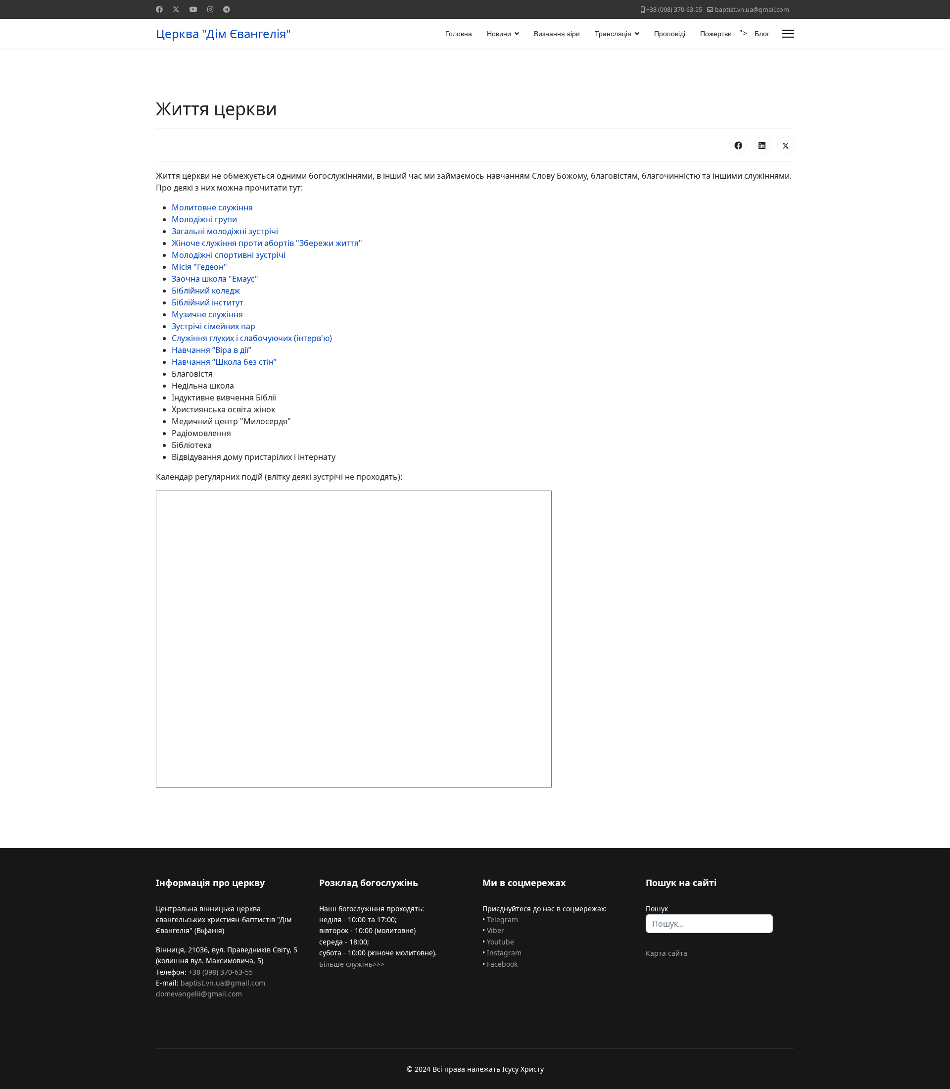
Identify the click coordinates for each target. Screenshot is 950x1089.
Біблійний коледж (206, 290)
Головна (458, 34)
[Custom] (226, 9)
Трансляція (613, 34)
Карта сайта (666, 953)
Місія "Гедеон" (199, 266)
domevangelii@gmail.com (199, 993)
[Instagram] (210, 9)
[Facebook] (159, 9)
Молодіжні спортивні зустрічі (228, 254)
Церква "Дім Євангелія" (223, 34)
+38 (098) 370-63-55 (674, 9)
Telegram (502, 919)
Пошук (657, 908)
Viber (495, 930)
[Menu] (788, 34)
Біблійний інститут (207, 302)
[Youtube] (193, 9)
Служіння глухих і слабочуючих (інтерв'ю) (252, 338)
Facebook (502, 964)
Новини (499, 34)
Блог (762, 34)
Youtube (500, 941)
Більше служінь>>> (351, 964)
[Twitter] (176, 9)
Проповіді (669, 34)
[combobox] (709, 923)
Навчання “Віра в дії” (211, 350)
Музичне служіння (207, 314)
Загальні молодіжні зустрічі (225, 231)
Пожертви (716, 34)
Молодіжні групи (204, 219)
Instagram (504, 952)
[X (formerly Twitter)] (785, 145)
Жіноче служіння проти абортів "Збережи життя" (267, 243)
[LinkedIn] (762, 145)
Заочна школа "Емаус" (215, 278)
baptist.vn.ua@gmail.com (752, 9)
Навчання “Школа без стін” (224, 361)
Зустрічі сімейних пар (213, 326)
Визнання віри (557, 34)
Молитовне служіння (212, 207)
